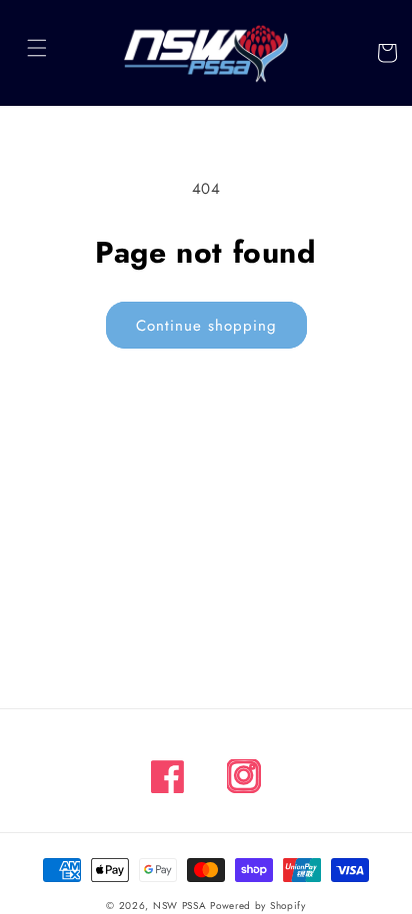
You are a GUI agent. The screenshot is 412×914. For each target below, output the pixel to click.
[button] (37, 48)
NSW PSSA (180, 905)
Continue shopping (206, 326)
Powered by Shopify (258, 905)
